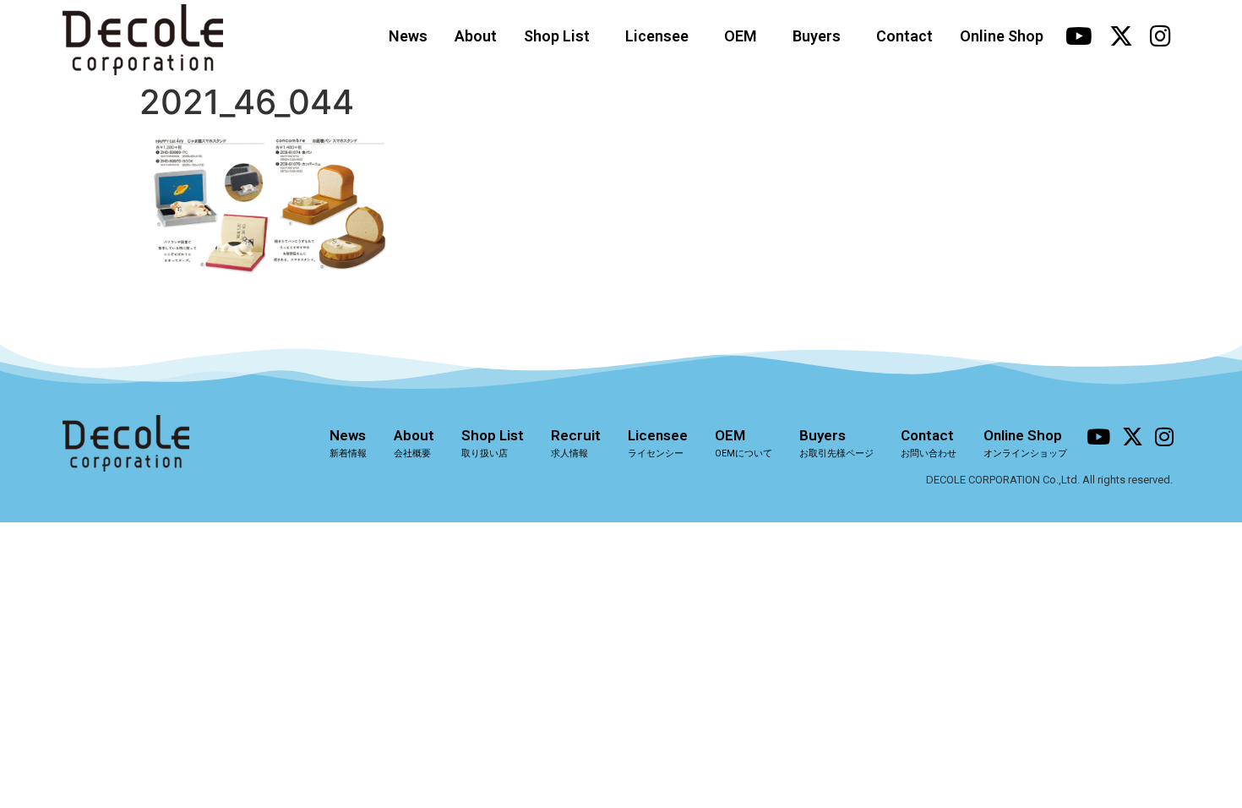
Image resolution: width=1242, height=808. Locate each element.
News (408, 36)
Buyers (817, 36)
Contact (904, 36)
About (476, 36)
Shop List (557, 36)
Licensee (657, 36)
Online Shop (1001, 36)
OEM (740, 36)
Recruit (576, 443)
